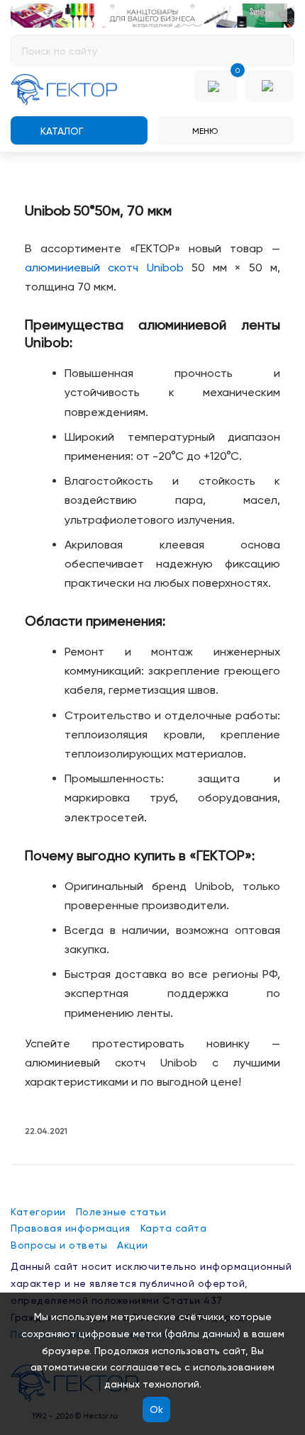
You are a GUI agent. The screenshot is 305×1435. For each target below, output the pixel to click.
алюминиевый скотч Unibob (104, 267)
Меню (204, 131)
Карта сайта (173, 1228)
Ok (156, 1409)
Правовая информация (71, 1228)
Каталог (60, 131)
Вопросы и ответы (59, 1245)
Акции (132, 1245)
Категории (38, 1211)
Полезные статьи (121, 1211)
